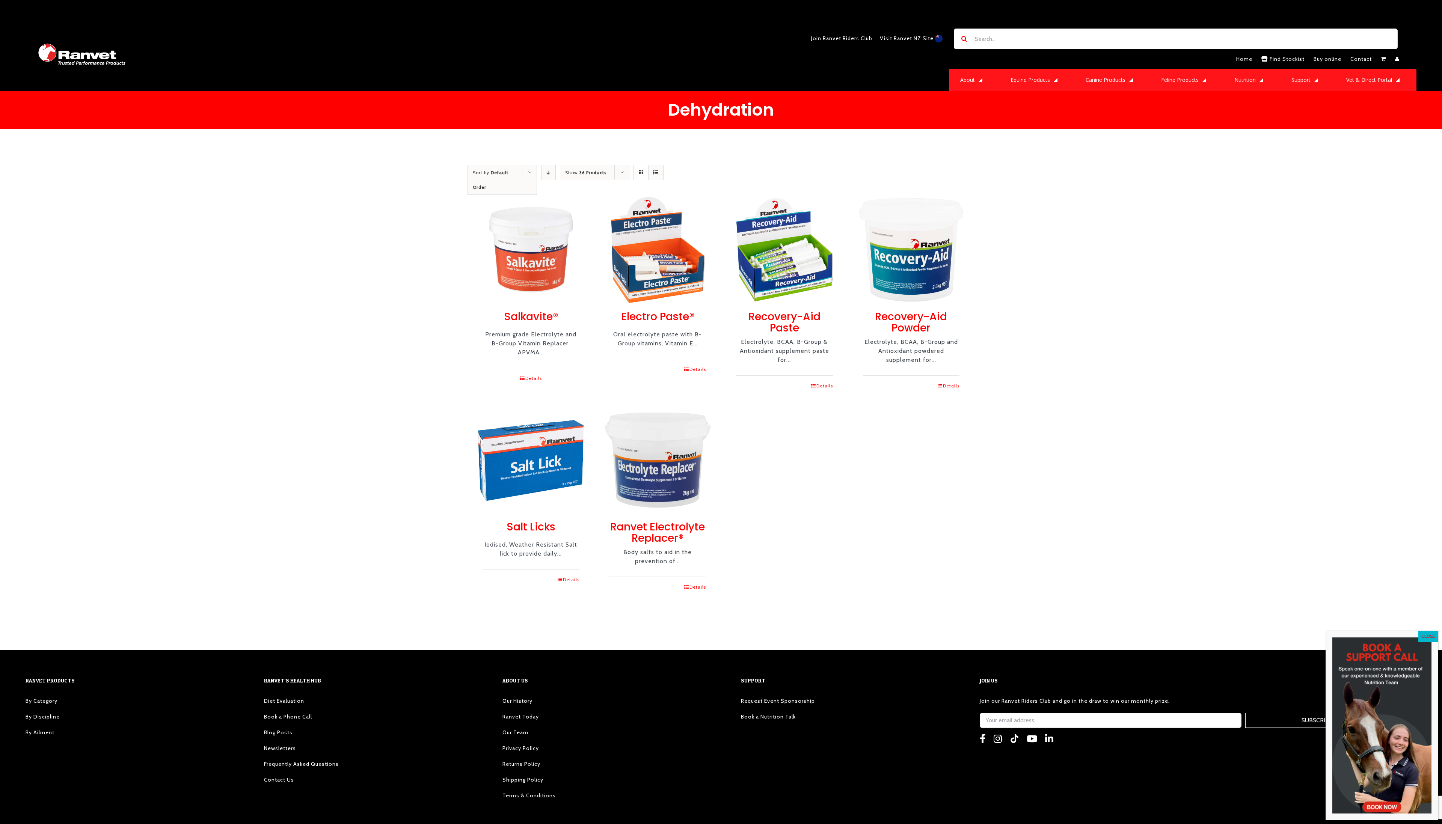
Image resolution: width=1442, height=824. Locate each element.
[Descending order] (548, 172)
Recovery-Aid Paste (784, 322)
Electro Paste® (657, 316)
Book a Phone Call (288, 716)
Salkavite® (531, 316)
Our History (517, 700)
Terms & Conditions (529, 795)
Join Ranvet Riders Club (841, 38)
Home (1244, 59)
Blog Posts (278, 732)
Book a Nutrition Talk (768, 716)
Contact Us (279, 779)
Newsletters (280, 748)
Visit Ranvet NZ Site (907, 38)
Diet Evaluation (284, 700)
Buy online (1327, 59)
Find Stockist (1286, 59)
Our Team (515, 732)
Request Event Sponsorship (778, 700)
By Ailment (40, 732)
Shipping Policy (522, 779)
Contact (1361, 59)
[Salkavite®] (531, 250)
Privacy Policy (520, 748)
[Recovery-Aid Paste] (784, 250)
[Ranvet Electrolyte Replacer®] (658, 460)
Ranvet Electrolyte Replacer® (657, 532)
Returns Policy (521, 764)
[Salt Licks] (531, 460)
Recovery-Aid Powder (911, 322)
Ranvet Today (520, 716)
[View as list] (656, 172)
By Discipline (43, 716)
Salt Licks (531, 527)
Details (533, 378)
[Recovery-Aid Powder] (911, 250)
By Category (41, 700)
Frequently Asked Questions (301, 764)
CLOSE (1428, 636)
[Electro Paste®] (658, 250)
